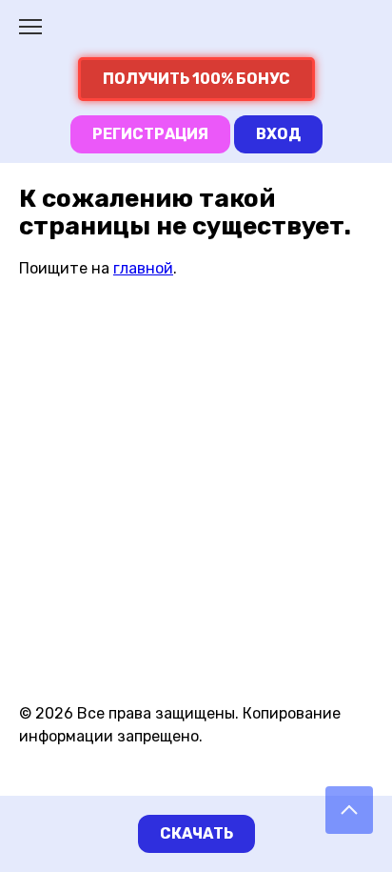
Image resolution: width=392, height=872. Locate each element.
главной (143, 268)
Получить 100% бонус (196, 79)
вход (278, 134)
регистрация (150, 134)
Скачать (196, 833)
